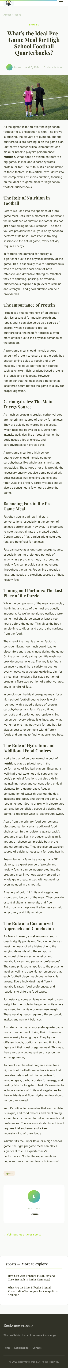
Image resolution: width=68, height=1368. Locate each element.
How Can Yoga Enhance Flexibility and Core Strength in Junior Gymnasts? (31, 1277)
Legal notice (21, 1347)
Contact (36, 1347)
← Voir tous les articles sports (22, 1234)
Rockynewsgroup (18, 1325)
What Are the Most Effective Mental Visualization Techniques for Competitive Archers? (33, 1291)
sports (17, 14)
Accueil (7, 14)
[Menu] (61, 3)
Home (6, 1347)
